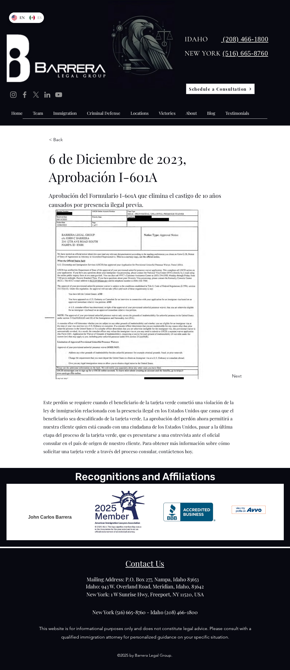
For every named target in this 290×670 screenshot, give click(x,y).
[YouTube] (58, 94)
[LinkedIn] (47, 94)
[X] (36, 94)
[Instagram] (13, 94)
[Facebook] (24, 94)
